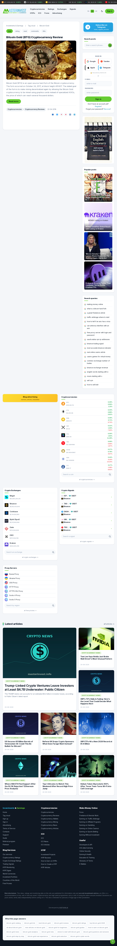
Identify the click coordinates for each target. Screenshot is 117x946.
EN (92, 11)
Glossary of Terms (86, 861)
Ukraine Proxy (14, 578)
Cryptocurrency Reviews (35, 109)
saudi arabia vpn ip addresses (98, 339)
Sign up (5, 819)
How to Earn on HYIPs (49, 861)
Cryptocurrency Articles (49, 828)
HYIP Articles (45, 867)
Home (5, 812)
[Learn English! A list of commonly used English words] (98, 140)
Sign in (109, 11)
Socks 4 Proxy (14, 595)
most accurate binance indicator (99, 348)
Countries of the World (11, 880)
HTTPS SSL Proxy (16, 591)
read (25, 31)
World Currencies (9, 874)
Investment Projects (48, 854)
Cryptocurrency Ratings (11, 858)
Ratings (51, 9)
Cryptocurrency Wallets (49, 819)
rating (17, 31)
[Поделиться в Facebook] (52, 114)
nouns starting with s (94, 376)
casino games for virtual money (98, 356)
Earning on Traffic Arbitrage (89, 819)
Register (98, 106)
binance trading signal (95, 344)
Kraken (13, 543)
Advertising (57, 13)
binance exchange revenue (97, 368)
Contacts (6, 832)
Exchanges (61, 9)
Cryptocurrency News (49, 825)
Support (6, 835)
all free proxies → (30, 610)
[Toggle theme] (102, 11)
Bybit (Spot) (15, 519)
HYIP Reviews (46, 858)
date (9, 31)
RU (89, 11)
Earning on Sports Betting (88, 832)
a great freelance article (96, 313)
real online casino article (96, 352)
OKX (11, 535)
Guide (5, 838)
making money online (95, 304)
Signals (73, 9)
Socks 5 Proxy (14, 600)
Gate (12, 527)
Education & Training (86, 858)
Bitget (12, 496)
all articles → (109, 624)
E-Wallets (82, 864)
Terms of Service (9, 828)
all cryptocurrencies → (87, 479)
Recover (107, 109)
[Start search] (110, 45)
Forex (46, 13)
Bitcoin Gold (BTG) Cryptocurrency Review (34, 37)
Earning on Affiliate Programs (90, 822)
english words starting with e (97, 372)
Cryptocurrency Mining (49, 822)
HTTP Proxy (14, 587)
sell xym (90, 380)
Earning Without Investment (89, 835)
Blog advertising (30, 398)
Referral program (9, 841)
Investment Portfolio (10, 877)
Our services (7, 854)
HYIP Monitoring (8, 867)
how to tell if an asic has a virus (98, 321)
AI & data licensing (86, 848)
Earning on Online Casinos (89, 828)
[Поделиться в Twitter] (57, 114)
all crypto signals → (87, 541)
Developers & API (85, 845)
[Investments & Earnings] (14, 11)
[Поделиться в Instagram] (61, 114)
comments (35, 31)
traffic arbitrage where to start (98, 317)
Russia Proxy (14, 574)
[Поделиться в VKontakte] (70, 114)
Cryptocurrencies (37, 9)
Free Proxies (7, 883)
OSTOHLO (63, 908)
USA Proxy (13, 583)
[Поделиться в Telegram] (74, 114)
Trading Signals (8, 864)
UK (96, 11)
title (44, 31)
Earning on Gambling (86, 825)
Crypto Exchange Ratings (12, 861)
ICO (39, 13)
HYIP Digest (7, 870)
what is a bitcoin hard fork (96, 309)
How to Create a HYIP (49, 864)
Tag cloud (6, 815)
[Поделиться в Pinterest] (65, 114)
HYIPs (32, 13)
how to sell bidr (92, 385)
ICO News (44, 841)
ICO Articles (45, 845)
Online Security (85, 851)
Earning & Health (85, 854)
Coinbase (14, 511)
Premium (6, 845)
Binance (13, 504)
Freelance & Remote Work (88, 815)
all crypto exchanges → (30, 557)
